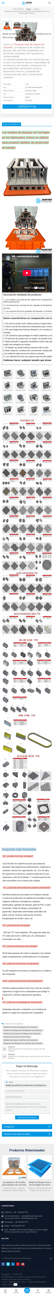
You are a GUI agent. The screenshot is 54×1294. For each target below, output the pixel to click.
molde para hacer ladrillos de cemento (20, 1040)
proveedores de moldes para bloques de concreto (14, 1183)
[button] (52, 1172)
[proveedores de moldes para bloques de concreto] (14, 1167)
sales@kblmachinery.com (32, 1216)
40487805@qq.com (29, 1218)
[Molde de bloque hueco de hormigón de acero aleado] (39, 1167)
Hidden (36, 9)
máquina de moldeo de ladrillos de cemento (23, 1043)
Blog (5, 1282)
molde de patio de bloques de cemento (20, 1027)
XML (23, 1282)
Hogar (28, 9)
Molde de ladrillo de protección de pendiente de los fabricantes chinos (27, 1085)
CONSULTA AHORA (26, 106)
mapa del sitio (14, 1282)
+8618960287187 (21, 1222)
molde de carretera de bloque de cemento (22, 1033)
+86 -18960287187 (20, 1212)
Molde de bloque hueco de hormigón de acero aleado (40, 1183)
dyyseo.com (17, 1274)
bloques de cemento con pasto (17, 1037)
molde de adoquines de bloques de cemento (23, 1030)
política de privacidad (37, 1282)
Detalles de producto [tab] (11, 124)
